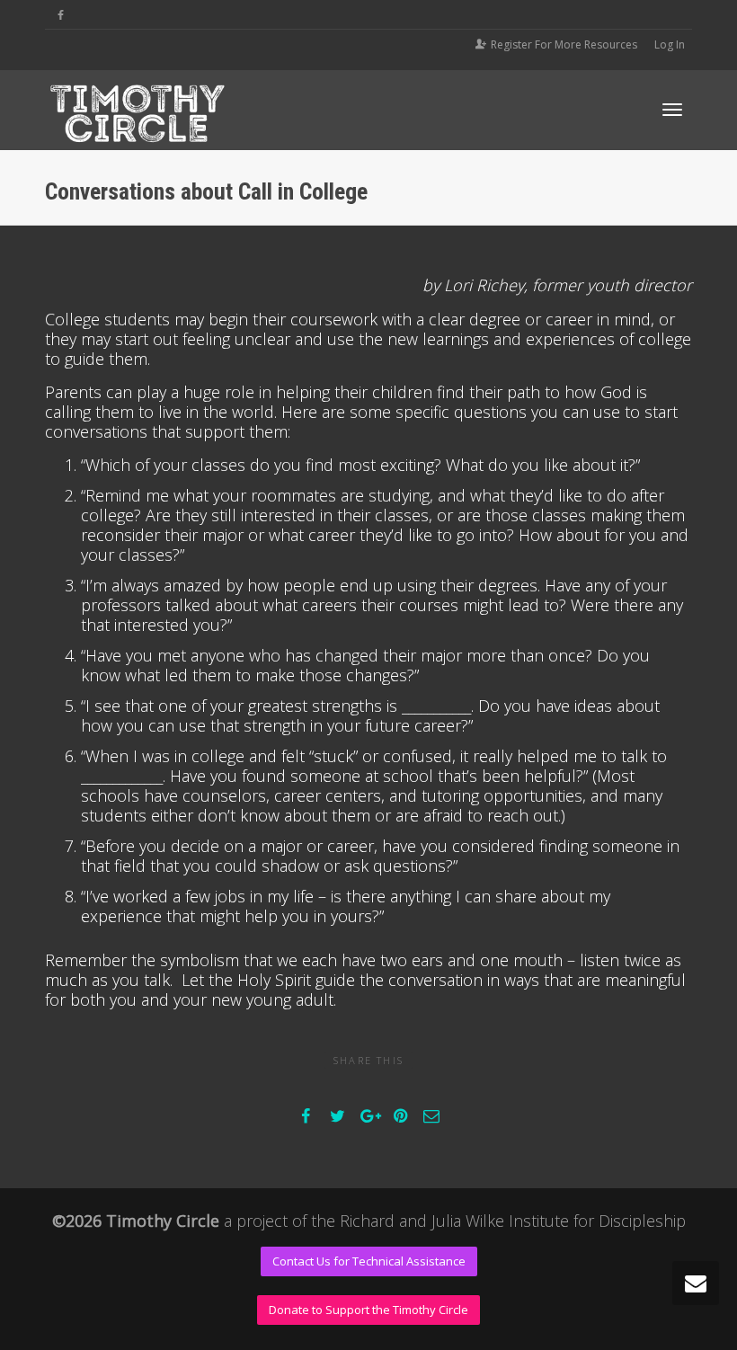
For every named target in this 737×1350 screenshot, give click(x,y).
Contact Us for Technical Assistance (369, 1261)
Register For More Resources (564, 44)
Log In (669, 44)
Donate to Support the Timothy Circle (368, 1309)
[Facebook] (60, 15)
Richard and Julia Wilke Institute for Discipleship (513, 1220)
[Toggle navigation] (672, 109)
